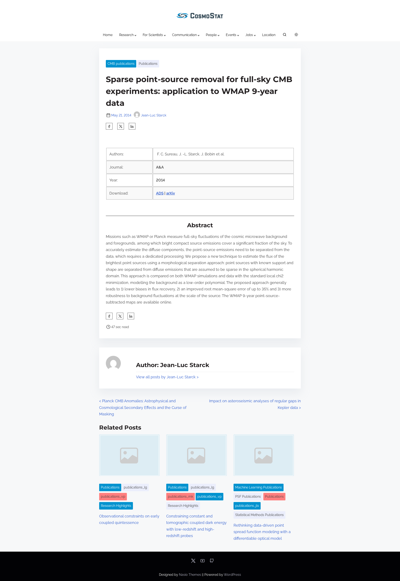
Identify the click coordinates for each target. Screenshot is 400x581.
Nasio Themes (190, 575)
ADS (160, 193)
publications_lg (135, 487)
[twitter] (120, 126)
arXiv (170, 193)
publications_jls (247, 506)
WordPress (232, 575)
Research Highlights (116, 506)
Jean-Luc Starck (153, 115)
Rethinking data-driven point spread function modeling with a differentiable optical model (262, 532)
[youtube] (202, 562)
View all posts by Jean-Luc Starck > (167, 377)
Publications (148, 64)
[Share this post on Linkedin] (132, 126)
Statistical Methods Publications (259, 515)
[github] (212, 562)
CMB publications (121, 64)
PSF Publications (248, 497)
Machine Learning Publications (258, 487)
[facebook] (109, 126)
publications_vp (113, 497)
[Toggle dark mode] (295, 35)
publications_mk (180, 497)
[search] (284, 35)
